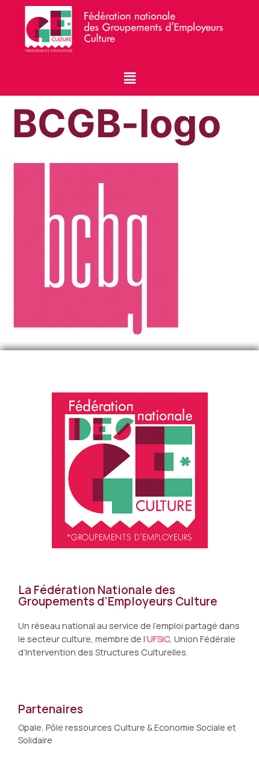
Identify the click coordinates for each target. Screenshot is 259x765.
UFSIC (158, 639)
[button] (129, 78)
